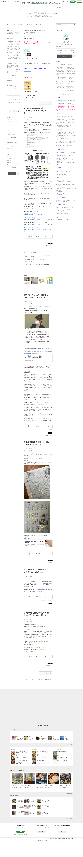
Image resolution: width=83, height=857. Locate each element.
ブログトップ (12, 24)
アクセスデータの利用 (54, 840)
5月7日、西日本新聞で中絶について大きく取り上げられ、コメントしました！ (13, 58)
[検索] (74, 25)
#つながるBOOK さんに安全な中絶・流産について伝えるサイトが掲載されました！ (13, 66)
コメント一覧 (43, 556)
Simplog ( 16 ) (10, 132)
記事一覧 (21, 24)
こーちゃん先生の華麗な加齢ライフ (13, 153)
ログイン (79, 1)
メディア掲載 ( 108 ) (11, 123)
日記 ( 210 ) (9, 130)
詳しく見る (41, 831)
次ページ (45, 102)
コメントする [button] (39, 237)
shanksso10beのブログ (12, 144)
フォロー (65, 56)
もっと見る (38, 270)
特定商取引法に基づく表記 (64, 840)
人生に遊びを (10, 160)
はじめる (20, 831)
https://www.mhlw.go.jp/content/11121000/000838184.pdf (38, 219)
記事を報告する (50, 245)
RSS (59, 217)
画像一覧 (30, 24)
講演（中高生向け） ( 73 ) (12, 121)
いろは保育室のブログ (11, 158)
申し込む (62, 831)
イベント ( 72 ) (10, 128)
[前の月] (11, 87)
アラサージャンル (60, 52)
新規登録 (73, 1)
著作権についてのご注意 (63, 219)
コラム (28, 119)
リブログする (48, 236)
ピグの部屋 (69, 44)
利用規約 (46, 840)
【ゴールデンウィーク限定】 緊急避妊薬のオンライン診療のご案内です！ (13, 71)
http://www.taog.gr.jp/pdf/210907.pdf (33, 214)
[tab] (16, 733)
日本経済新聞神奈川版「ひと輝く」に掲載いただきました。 (13, 42)
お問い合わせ (40, 840)
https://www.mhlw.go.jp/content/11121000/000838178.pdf (38, 224)
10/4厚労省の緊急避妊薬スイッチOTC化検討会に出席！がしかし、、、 (37, 110)
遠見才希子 (66, 42)
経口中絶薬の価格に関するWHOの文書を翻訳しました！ (13, 62)
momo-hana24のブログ (12, 146)
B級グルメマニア (35, 749)
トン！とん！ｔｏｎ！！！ (12, 164)
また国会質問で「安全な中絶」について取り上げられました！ (13, 45)
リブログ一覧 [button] (50, 556)
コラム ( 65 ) (9, 126)
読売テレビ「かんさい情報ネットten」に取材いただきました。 (13, 38)
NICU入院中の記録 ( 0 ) (12, 134)
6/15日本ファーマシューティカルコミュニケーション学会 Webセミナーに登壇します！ (13, 54)
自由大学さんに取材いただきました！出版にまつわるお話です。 (13, 49)
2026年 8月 (13, 86)
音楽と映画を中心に (11, 148)
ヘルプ (72, 840)
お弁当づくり (13, 749)
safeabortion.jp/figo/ (37, 591)
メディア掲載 (29, 303)
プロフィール (63, 44)
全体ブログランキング (60, 50)
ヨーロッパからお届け (57, 749)
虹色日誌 (9, 162)
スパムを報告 (33, 840)
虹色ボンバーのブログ (11, 156)
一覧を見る (13, 75)
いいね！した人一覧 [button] (49, 429)
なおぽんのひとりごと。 (12, 150)
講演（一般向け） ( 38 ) (12, 119)
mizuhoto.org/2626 (29, 586)
